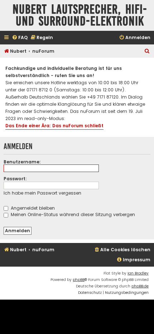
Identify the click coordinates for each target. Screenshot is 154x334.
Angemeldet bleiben (32, 208)
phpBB (79, 279)
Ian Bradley (138, 273)
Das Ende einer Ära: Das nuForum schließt (54, 126)
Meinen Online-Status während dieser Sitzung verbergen (72, 214)
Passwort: (15, 179)
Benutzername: (22, 162)
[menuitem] (20, 38)
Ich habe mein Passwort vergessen (42, 193)
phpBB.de (140, 286)
